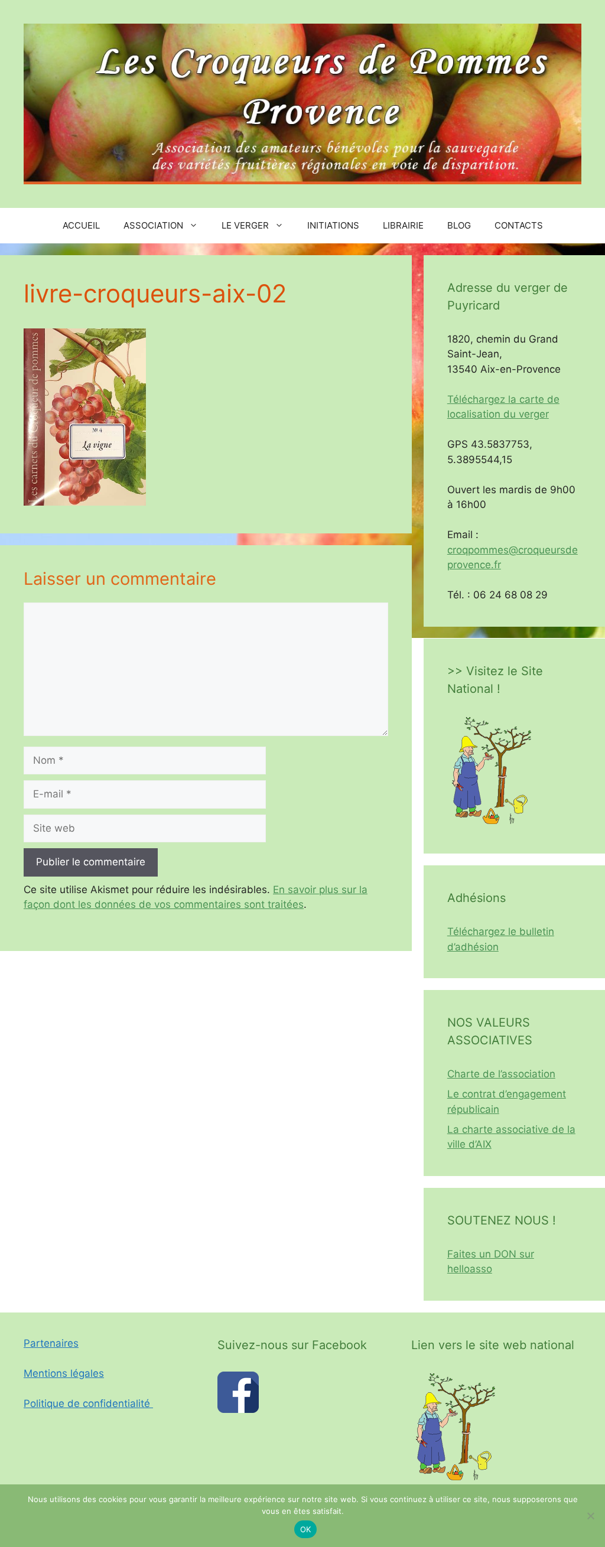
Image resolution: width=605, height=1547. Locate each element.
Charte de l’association (501, 1074)
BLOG (459, 225)
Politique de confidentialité (88, 1403)
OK (305, 1529)
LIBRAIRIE (403, 225)
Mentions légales (64, 1373)
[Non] (590, 1516)
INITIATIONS (333, 225)
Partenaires (51, 1343)
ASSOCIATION (153, 225)
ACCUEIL (81, 225)
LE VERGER (245, 225)
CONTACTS (519, 225)
